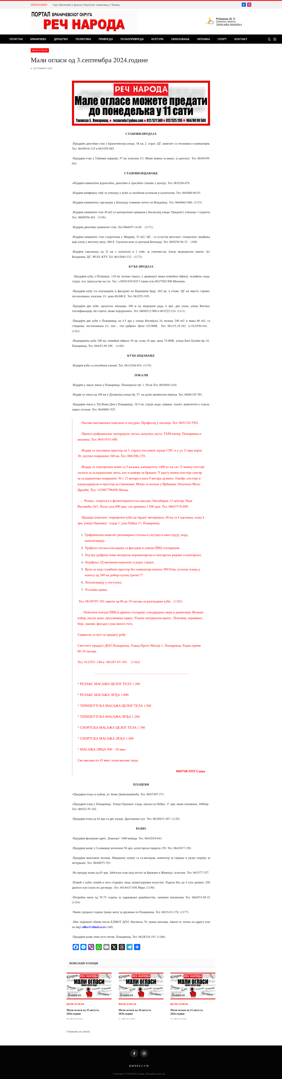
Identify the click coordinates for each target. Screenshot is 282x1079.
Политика (83, 39)
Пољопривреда (132, 39)
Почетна (16, 39)
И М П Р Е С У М (138, 1066)
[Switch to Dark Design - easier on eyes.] (269, 39)
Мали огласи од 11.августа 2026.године (186, 1011)
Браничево (38, 39)
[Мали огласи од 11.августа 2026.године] (192, 986)
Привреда (106, 39)
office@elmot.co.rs (94, 927)
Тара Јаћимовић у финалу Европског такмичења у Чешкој (86, 5)
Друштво (61, 39)
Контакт (240, 39)
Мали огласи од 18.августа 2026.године (135, 1011)
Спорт (222, 39)
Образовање (180, 39)
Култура (157, 39)
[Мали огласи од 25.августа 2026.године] (89, 986)
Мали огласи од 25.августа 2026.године (83, 1011)
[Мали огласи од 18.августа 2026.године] (141, 986)
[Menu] (274, 39)
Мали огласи (39, 50)
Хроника (203, 39)
